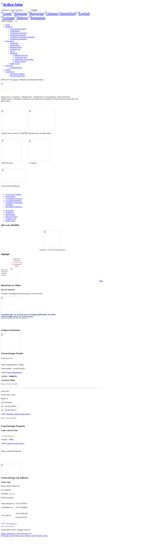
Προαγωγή (14, 53)
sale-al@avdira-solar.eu (11, 523)
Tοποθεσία (14, 43)
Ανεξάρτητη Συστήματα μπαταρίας (22, 37)
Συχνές (12, 51)
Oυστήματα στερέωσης (18, 33)
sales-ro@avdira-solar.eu (15, 443)
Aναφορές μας (15, 49)
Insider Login (15, 63)
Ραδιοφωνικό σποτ (21, 55)
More (101, 281)
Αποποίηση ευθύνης (17, 74)
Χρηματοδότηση (16, 68)
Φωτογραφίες (15, 45)
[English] (83, 13)
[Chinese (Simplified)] (60, 13)
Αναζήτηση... (5, 10)
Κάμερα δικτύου (16, 47)
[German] (7, 18)
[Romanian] (37, 18)
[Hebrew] (21, 18)
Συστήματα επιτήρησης (18, 39)
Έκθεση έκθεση (20, 61)
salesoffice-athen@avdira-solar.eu (18, 414)
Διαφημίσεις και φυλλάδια (24, 59)
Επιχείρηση (9, 211)
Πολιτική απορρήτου (17, 76)
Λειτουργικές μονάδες (18, 29)
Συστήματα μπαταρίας (18, 35)
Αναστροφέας (15, 31)
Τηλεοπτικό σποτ (21, 57)
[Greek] (6, 13)
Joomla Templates (7, 534)
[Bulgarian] (36, 13)
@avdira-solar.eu (14, 372)
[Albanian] (19, 13)
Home (15, 80)
